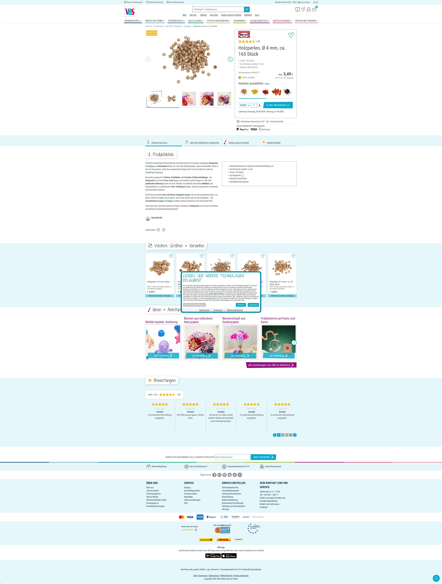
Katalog (187, 487)
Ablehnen (240, 305)
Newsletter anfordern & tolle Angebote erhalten (190, 457)
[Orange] (276, 92)
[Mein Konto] (308, 9)
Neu (184, 15)
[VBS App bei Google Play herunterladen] (213, 555)
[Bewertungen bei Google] (189, 528)
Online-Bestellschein (230, 487)
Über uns (149, 487)
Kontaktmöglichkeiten (269, 501)
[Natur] (244, 92)
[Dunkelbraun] (287, 92)
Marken (248, 15)
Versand (290, 78)
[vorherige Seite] (274, 435)
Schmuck (159, 172)
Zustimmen (253, 305)
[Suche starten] (247, 9)
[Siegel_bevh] (222, 530)
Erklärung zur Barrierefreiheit (233, 506)
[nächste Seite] (295, 435)
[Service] (297, 9)
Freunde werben (190, 493)
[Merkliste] (303, 9)
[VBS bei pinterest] (224, 475)
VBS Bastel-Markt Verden (156, 500)
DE (317, 2)
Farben (161, 201)
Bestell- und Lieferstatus (269, 504)
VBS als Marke (152, 497)
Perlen (151, 166)
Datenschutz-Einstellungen (232, 503)
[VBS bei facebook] (214, 475)
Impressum (218, 310)
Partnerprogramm (153, 493)
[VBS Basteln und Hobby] (130, 11)
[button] (147, 59)
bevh (223, 525)
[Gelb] (254, 92)
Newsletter (188, 497)
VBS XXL (193, 15)
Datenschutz (204, 310)
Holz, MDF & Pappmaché (174, 26)
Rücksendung (227, 497)
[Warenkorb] (314, 9)
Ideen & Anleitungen (231, 15)
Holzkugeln (187, 26)
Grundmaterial (158, 26)
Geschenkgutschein (192, 490)
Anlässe (214, 15)
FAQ (186, 503)
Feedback (264, 507)
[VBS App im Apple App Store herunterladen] (229, 555)
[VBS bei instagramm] (219, 475)
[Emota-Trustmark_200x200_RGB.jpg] (253, 528)
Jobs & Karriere (152, 490)
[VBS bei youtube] (229, 475)
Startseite (148, 26)
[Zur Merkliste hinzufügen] (291, 35)
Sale (257, 15)
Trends (203, 15)
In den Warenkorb (276, 105)
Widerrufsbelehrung (230, 500)
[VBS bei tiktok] (234, 475)
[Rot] (265, 92)
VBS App (225, 509)
